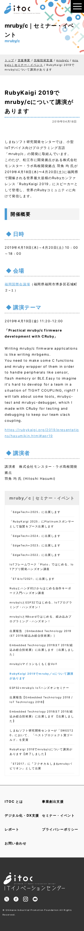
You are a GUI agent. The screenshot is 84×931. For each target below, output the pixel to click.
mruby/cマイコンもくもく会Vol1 (33, 664)
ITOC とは (14, 801)
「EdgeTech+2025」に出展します (35, 512)
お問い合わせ (16, 843)
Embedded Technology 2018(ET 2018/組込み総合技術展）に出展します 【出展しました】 (42, 716)
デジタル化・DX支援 (22, 815)
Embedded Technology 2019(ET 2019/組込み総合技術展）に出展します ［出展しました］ (42, 650)
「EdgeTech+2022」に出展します (35, 555)
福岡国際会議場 (17, 284)
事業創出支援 (53, 801)
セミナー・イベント (58, 815)
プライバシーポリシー (60, 829)
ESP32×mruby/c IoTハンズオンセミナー (39, 687)
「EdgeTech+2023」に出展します (35, 545)
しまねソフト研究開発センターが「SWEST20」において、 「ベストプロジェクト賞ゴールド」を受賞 (41, 735)
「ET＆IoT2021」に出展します (32, 578)
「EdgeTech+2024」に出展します (35, 536)
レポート (12, 829)
